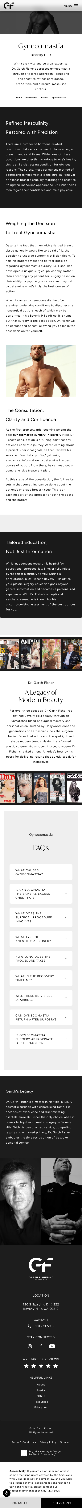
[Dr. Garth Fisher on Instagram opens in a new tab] (30, 1346)
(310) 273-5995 (50, 1490)
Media (41, 1390)
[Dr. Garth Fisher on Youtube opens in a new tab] (52, 1346)
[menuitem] (30, 1346)
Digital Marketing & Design (45, 1453)
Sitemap (65, 1442)
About (41, 1384)
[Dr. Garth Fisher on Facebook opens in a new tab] (41, 1346)
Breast (44, 97)
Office (41, 1396)
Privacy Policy (48, 1442)
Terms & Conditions (24, 1442)
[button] (6, 1493)
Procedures (31, 97)
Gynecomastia (59, 97)
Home (19, 97)
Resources (41, 1401)
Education (41, 1407)
